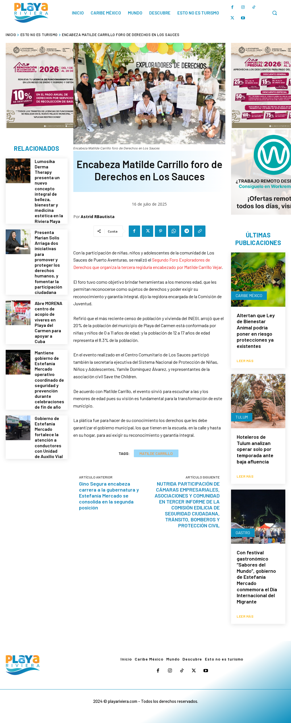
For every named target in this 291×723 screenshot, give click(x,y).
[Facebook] (232, 7)
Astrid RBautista (98, 216)
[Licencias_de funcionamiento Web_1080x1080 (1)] (48, 85)
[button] (274, 13)
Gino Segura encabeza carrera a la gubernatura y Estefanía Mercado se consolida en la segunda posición (109, 495)
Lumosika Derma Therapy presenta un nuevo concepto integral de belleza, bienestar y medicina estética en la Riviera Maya (49, 191)
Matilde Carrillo (156, 453)
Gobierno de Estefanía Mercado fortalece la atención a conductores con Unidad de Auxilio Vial (49, 437)
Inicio (11, 34)
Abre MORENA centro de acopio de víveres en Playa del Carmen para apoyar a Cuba (48, 322)
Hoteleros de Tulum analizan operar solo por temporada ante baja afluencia (255, 449)
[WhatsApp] (173, 231)
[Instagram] (243, 7)
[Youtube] (243, 18)
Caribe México (249, 295)
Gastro (243, 532)
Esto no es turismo (39, 34)
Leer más (245, 360)
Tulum (242, 417)
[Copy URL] (199, 231)
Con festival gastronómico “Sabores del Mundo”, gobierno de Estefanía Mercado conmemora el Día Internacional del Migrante (257, 577)
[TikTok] (254, 7)
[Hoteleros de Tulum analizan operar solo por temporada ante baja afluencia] (258, 401)
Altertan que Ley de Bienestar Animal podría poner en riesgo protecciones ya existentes (256, 330)
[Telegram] (186, 231)
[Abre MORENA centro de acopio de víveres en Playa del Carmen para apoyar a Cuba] (18, 312)
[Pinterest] (160, 231)
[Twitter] (232, 18)
